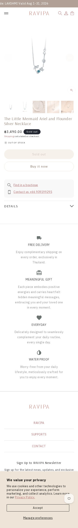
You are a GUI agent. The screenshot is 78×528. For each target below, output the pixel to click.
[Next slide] (70, 58)
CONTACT (39, 446)
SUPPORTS (39, 434)
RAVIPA (39, 423)
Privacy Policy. (25, 497)
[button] (60, 13)
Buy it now (39, 166)
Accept (38, 508)
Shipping (9, 136)
